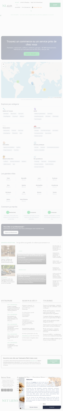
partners (34, 382)
